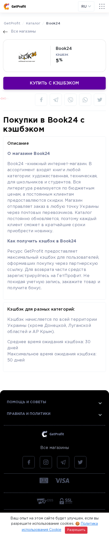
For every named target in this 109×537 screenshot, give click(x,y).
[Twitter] (100, 100)
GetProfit (12, 23)
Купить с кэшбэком (54, 83)
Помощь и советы (26, 402)
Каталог (33, 23)
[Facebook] (41, 100)
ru (84, 6)
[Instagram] (46, 462)
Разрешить (76, 530)
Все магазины (54, 448)
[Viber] (70, 100)
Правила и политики (28, 413)
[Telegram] (56, 100)
